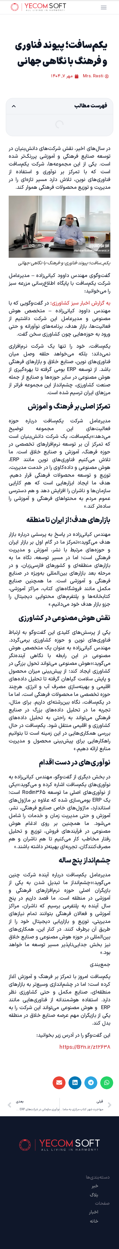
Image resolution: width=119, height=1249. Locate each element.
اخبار (93, 1212)
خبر (95, 1186)
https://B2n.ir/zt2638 (85, 1047)
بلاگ (94, 1195)
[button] (103, 7)
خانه (94, 1221)
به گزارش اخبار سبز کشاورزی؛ (80, 303)
